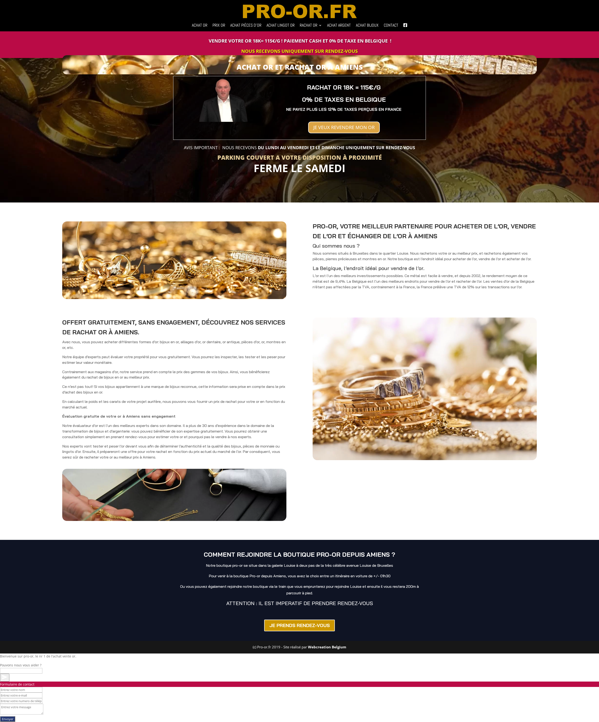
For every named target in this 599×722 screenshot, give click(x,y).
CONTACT (391, 26)
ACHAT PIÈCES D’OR (245, 26)
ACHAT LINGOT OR (281, 26)
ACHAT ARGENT (339, 26)
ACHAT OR (199, 26)
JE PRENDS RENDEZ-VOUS (299, 625)
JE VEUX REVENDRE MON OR (344, 127)
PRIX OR (218, 26)
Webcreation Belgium (327, 647)
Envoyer (7, 719)
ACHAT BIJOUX (367, 26)
